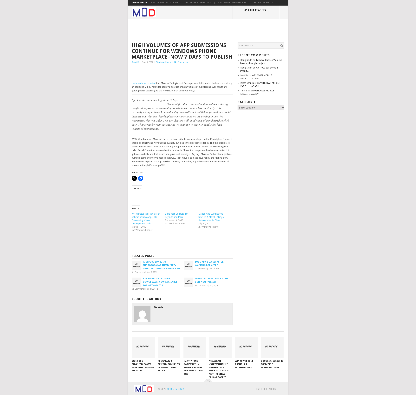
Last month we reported (144, 83)
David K (135, 62)
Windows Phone (163, 62)
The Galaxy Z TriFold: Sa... (198, 3)
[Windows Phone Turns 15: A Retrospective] (246, 347)
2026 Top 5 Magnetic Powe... (165, 3)
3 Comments (201, 269)
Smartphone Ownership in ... (232, 3)
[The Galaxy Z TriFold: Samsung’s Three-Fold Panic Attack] (169, 347)
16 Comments (201, 285)
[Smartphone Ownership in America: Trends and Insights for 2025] (194, 347)
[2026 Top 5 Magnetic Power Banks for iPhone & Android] (143, 347)
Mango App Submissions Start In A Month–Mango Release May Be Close (211, 217)
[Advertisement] (191, 30)
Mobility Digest (176, 389)
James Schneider (248, 83)
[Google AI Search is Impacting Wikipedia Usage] (272, 347)
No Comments (181, 62)
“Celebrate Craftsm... (263, 3)
